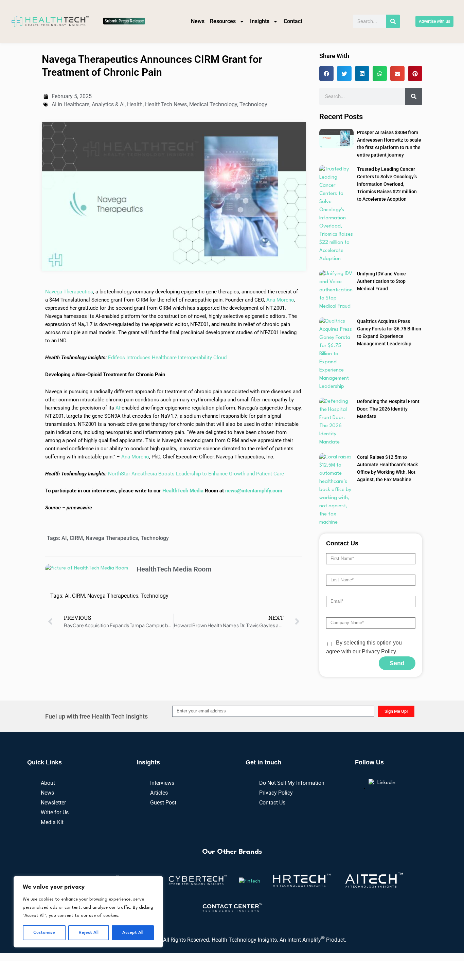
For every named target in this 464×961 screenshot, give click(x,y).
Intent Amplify (306, 940)
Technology (253, 104)
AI (117, 408)
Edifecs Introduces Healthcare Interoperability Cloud (167, 358)
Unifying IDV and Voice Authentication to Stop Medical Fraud (381, 281)
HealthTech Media (182, 491)
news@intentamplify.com (253, 491)
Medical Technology (213, 104)
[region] (88, 911)
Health (135, 104)
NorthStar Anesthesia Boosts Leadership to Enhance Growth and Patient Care (196, 474)
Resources (223, 21)
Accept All (132, 932)
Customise (44, 932)
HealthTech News (166, 104)
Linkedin (386, 782)
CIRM (76, 538)
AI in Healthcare (70, 104)
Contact (293, 21)
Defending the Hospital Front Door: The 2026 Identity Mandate (388, 409)
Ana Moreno (280, 300)
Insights (259, 21)
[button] (326, 73)
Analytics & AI (108, 104)
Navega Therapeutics (69, 292)
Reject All (89, 932)
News (197, 21)
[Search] (393, 21)
